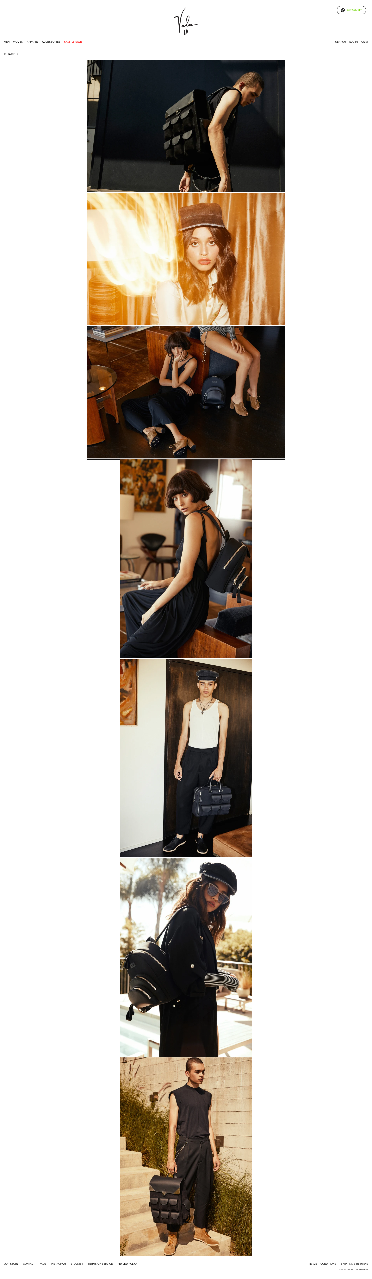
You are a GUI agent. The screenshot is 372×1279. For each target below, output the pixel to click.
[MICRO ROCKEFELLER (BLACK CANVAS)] (186, 1056)
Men (6, 41)
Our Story (11, 1263)
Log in (353, 41)
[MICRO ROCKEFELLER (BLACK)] (186, 657)
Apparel (32, 41)
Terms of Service (100, 1263)
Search (340, 41)
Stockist (77, 1263)
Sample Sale (73, 41)
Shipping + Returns (354, 1263)
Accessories (51, 41)
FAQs (43, 1263)
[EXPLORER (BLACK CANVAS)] (186, 856)
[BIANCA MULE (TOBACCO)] (186, 458)
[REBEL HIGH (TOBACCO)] (186, 1255)
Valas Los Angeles (357, 1269)
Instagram (58, 1263)
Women (18, 41)
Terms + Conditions (322, 1263)
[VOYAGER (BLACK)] (186, 191)
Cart (364, 41)
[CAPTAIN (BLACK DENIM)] (186, 324)
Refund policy (127, 1263)
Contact (29, 1263)
